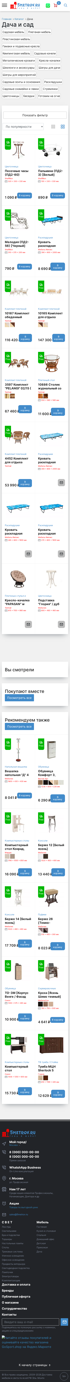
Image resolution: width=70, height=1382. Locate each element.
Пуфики (42, 914)
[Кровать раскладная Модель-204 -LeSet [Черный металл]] (51, 437)
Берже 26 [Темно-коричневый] (48, 922)
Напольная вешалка (16, 766)
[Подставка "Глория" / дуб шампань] (51, 579)
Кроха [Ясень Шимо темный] (49, 994)
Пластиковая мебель (16, 39)
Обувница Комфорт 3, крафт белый (48, 774)
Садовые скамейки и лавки (21, 88)
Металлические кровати (19, 60)
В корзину (24, 195)
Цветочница (11, 166)
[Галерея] (62, 126)
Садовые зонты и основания (21, 81)
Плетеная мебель (39, 32)
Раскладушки (53, 81)
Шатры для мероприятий (19, 74)
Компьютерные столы (17, 840)
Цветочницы (11, 96)
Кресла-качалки (49, 60)
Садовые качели (45, 53)
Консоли (42, 840)
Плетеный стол (46, 380)
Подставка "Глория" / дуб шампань (48, 604)
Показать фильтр (35, 115)
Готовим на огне (49, 96)
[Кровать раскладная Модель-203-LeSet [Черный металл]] (18, 508)
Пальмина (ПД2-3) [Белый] (50, 173)
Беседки (28, 96)
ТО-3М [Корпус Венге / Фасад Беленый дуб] (16, 996)
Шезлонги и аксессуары (19, 67)
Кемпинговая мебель (16, 53)
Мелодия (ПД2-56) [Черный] (17, 244)
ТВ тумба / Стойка (48, 1062)
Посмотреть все (19, 698)
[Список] (53, 126)
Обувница (43, 766)
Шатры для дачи (49, 67)
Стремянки (50, 88)
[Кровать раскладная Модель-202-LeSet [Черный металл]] (51, 508)
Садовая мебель (13, 32)
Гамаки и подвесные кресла (21, 46)
